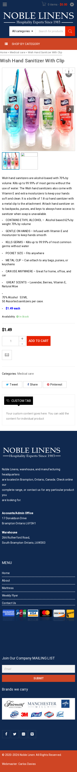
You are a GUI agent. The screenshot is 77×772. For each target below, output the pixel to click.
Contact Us (9, 603)
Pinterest (56, 384)
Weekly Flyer (10, 595)
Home (3, 52)
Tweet (14, 384)
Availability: (8, 316)
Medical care (17, 52)
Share (34, 384)
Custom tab (20, 401)
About (6, 580)
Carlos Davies (27, 763)
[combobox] (22, 31)
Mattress (8, 588)
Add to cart (39, 341)
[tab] (18, 401)
